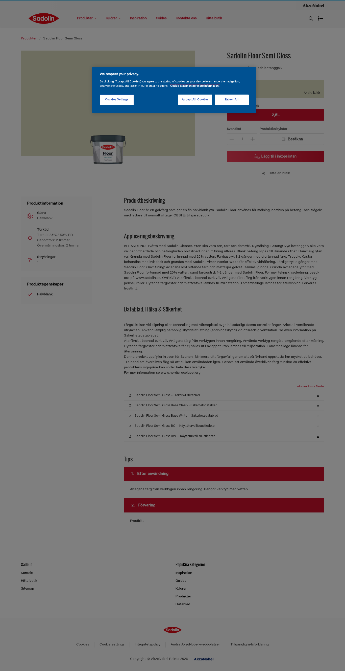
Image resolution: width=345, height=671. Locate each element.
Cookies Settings (117, 99)
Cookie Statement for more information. (194, 86)
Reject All (232, 99)
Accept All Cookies (195, 99)
